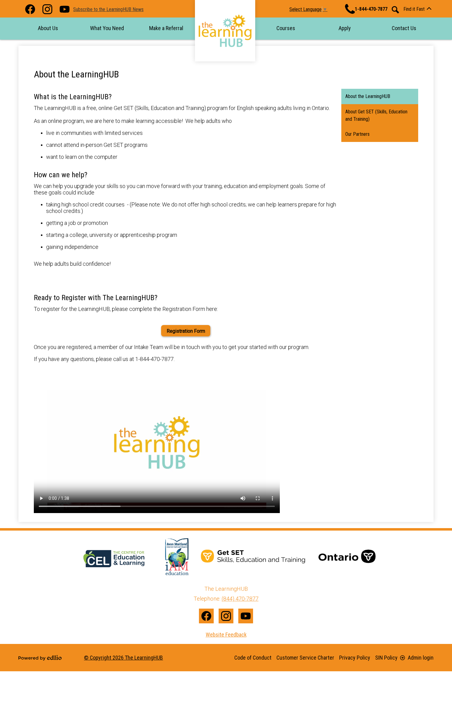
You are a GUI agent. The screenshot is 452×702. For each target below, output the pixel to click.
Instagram (47, 9)
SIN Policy (386, 657)
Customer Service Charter (305, 657)
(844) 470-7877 (240, 598)
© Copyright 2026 (123, 657)
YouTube (64, 9)
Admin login (421, 657)
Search (395, 10)
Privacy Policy (354, 657)
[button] (48, 28)
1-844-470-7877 (371, 9)
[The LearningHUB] (225, 30)
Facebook (30, 9)
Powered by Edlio (39, 658)
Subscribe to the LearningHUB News (108, 9)
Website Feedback (226, 634)
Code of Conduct (253, 657)
